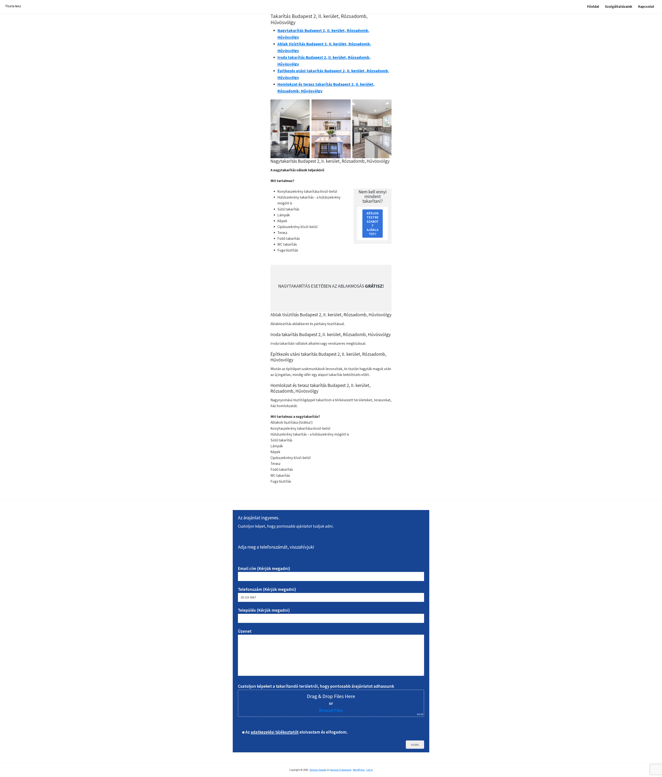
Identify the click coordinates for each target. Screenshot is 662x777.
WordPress (359, 769)
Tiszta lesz (13, 6)
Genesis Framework (340, 769)
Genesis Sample (317, 769)
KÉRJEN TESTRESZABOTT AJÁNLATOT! (373, 223)
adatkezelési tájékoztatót (275, 732)
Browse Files (331, 710)
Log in (369, 769)
